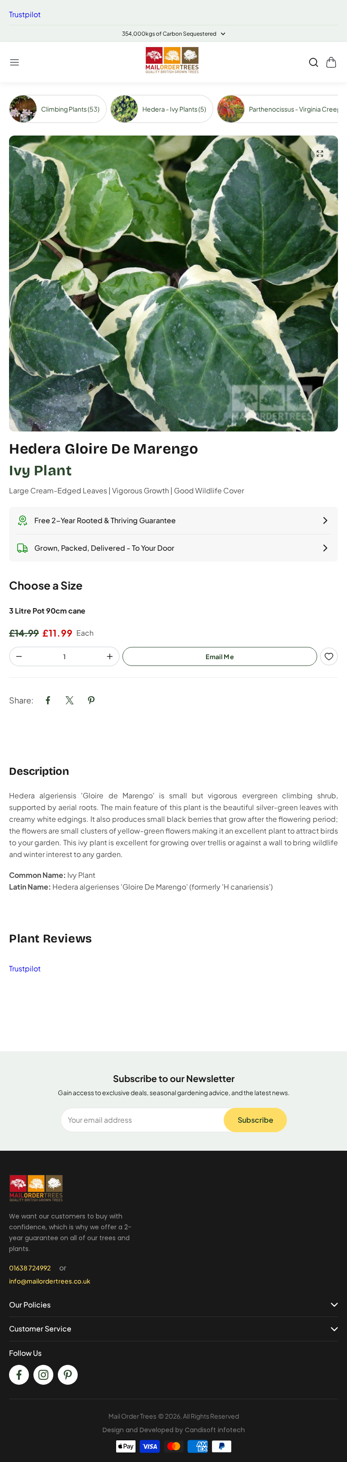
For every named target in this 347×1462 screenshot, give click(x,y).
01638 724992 (30, 1268)
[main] (173, 566)
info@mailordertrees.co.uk (49, 1281)
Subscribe (255, 1120)
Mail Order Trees (132, 1416)
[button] (14, 62)
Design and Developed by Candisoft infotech (174, 1429)
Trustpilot (25, 14)
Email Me (220, 656)
